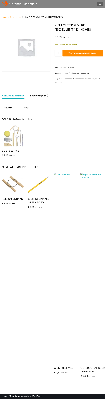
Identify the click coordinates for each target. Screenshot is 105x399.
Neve (4, 396)
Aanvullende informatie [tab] (13, 95)
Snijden (88, 79)
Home (4, 17)
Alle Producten (71, 73)
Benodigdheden (65, 79)
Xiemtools (58, 82)
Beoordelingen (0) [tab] (39, 95)
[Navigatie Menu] (100, 4)
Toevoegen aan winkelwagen (83, 53)
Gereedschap (15, 17)
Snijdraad (96, 79)
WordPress (37, 396)
